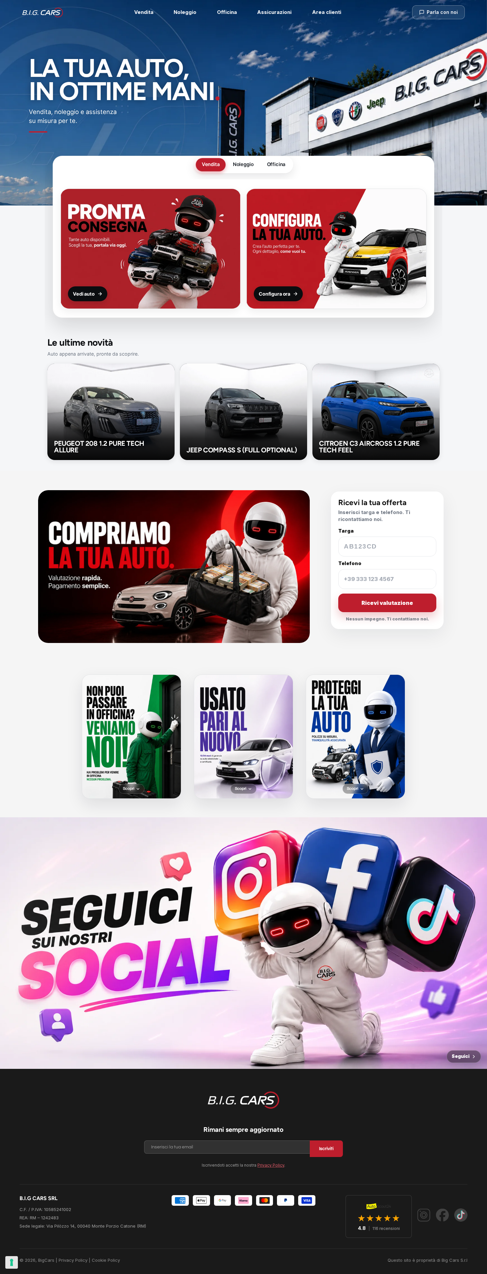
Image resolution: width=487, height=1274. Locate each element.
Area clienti (326, 12)
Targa (346, 531)
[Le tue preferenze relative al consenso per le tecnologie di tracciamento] (11, 1262)
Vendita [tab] (211, 164)
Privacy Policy (270, 1165)
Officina (227, 12)
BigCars (46, 1260)
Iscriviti (326, 1148)
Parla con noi (442, 12)
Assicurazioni (274, 12)
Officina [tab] (276, 164)
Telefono (349, 563)
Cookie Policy (106, 1260)
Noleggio (185, 12)
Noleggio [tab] (243, 164)
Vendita (143, 12)
